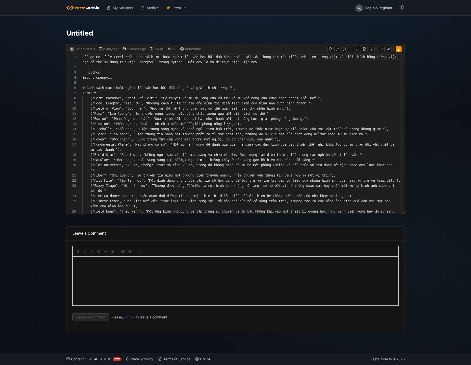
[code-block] (105, 251)
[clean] (140, 251)
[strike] (98, 251)
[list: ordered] (122, 251)
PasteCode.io (381, 359)
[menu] (235, 8)
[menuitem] (84, 8)
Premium (179, 8)
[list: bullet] (129, 251)
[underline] (91, 251)
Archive (153, 8)
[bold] (78, 251)
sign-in (129, 317)
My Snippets (123, 8)
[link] (112, 251)
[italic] (84, 251)
